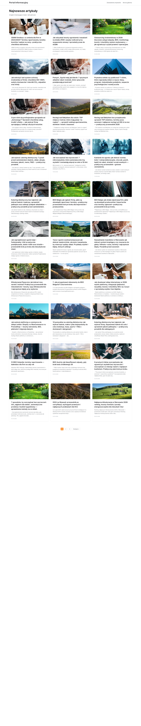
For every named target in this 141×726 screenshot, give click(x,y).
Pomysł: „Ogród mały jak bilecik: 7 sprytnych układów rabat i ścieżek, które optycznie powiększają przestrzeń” (70, 80)
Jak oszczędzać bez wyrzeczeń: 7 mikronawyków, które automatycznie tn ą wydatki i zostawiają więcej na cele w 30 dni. (70, 160)
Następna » (76, 429)
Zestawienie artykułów (114, 2)
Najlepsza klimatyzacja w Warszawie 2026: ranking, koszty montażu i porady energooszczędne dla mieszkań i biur (111, 404)
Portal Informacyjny (18, 2)
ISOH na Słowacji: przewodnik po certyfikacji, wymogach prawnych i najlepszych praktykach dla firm (66, 404)
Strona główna (127, 2)
